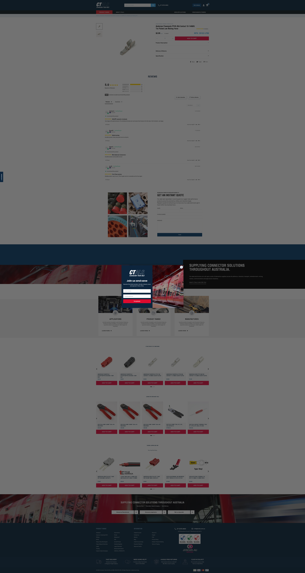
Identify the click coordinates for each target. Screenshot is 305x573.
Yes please (137, 301)
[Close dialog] (181, 267)
